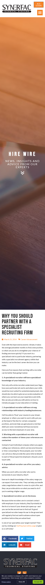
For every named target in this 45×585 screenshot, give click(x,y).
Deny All (22, 582)
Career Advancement (29, 339)
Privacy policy (6, 582)
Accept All (38, 582)
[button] (40, 12)
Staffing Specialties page (26, 526)
